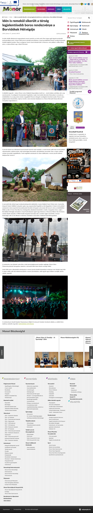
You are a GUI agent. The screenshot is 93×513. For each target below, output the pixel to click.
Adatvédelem (7, 500)
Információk (30, 414)
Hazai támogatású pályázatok (12, 482)
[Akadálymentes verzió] (82, 4)
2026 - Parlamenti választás (11, 440)
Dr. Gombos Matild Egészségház (34, 416)
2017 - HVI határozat (10, 425)
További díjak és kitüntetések (56, 406)
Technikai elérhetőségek (31, 509)
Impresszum (6, 509)
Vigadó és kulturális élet (54, 440)
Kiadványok (85, 26)
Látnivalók (51, 395)
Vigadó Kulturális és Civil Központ (57, 421)
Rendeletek (7, 390)
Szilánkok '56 (52, 428)
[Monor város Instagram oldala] (92, 4)
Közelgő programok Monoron (76, 52)
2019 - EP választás (9, 428)
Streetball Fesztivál (75, 72)
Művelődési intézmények (11, 457)
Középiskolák (8, 455)
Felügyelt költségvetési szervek (12, 445)
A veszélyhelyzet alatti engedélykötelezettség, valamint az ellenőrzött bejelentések (35, 407)
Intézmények (74, 29)
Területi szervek (8, 449)
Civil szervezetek (53, 436)
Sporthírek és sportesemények (56, 454)
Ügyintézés (41, 9)
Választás (66, 9)
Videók (84, 29)
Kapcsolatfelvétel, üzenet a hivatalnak (76, 43)
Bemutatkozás (52, 388)
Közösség (51, 9)
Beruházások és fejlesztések (11, 496)
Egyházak (51, 438)
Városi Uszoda (52, 445)
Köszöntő (51, 386)
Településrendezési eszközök (33, 425)
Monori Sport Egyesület (54, 451)
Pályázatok (73, 32)
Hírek (59, 9)
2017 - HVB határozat (10, 423)
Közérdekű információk (76, 399)
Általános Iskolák (9, 453)
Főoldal (6, 17)
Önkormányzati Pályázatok (11, 480)
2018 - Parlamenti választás (11, 427)
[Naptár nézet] (89, 52)
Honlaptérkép (17, 509)
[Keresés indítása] (89, 18)
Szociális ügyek (30, 390)
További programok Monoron (76, 92)
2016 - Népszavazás (9, 421)
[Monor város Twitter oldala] (85, 4)
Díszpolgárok (52, 402)
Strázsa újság (73, 395)
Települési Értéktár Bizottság (11, 408)
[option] (46, 354)
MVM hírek (29, 436)
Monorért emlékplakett (54, 404)
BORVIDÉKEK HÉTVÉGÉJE (26, 324)
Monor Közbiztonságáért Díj (70, 337)
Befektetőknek (8, 498)
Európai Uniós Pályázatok (11, 484)
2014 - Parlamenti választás (11, 415)
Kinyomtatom (62, 33)
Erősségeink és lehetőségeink (56, 397)
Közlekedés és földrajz (76, 392)
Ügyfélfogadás (74, 22)
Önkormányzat (29, 9)
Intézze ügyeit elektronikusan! (78, 48)
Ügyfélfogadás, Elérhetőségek (12, 386)
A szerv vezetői (8, 388)
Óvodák (7, 451)
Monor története (53, 390)
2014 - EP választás (9, 417)
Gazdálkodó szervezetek (10, 447)
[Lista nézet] (86, 52)
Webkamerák (86, 22)
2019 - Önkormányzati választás (12, 430)
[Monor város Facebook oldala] (89, 4)
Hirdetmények (8, 397)
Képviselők (7, 402)
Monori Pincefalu (52, 431)
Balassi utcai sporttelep (54, 447)
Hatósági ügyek (30, 391)
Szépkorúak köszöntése (54, 408)
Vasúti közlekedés (31, 449)
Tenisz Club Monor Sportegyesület (57, 452)
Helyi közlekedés (31, 447)
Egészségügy (74, 26)
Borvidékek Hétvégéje (54, 423)
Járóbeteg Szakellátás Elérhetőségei (35, 418)
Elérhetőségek (30, 423)
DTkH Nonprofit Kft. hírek (33, 440)
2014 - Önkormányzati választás (12, 419)
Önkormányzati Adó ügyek (33, 393)
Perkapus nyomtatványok (33, 403)
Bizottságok (7, 404)
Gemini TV (72, 397)
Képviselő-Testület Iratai (10, 406)
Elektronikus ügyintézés (32, 386)
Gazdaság (51, 391)
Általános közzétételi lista (84, 33)
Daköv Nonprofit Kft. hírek (33, 438)
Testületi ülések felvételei (11, 410)
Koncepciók (8, 391)
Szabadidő (51, 393)
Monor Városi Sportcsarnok (11, 493)
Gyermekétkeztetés (31, 388)
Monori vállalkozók (31, 443)
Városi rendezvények (54, 419)
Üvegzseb (7, 393)
